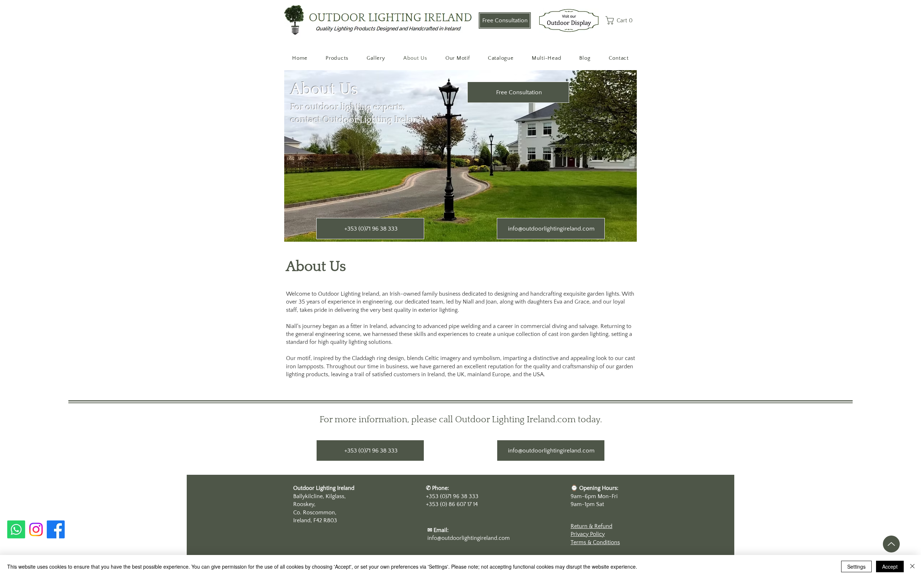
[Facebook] (56, 529)
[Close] (912, 566)
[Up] (891, 544)
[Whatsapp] (16, 529)
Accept (890, 566)
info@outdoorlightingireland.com (468, 538)
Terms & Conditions (595, 542)
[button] (621, 20)
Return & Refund (591, 526)
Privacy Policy (588, 534)
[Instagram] (36, 529)
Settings (856, 566)
